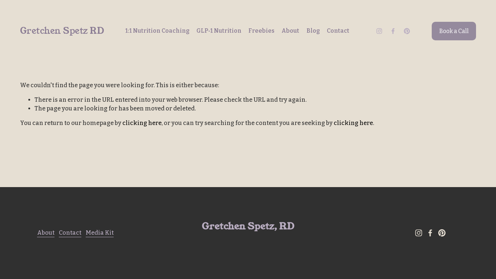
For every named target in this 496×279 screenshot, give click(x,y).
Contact (338, 30)
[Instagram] (379, 31)
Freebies (261, 30)
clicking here (142, 123)
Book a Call (454, 31)
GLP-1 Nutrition (218, 30)
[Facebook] (393, 31)
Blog (313, 30)
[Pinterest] (406, 31)
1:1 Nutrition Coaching (157, 30)
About (290, 30)
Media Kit (100, 232)
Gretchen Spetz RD (62, 31)
